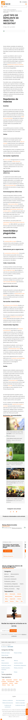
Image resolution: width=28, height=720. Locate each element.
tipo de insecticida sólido (10, 185)
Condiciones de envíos (20, 705)
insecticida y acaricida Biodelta (18, 358)
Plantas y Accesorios (8, 556)
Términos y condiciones (8, 700)
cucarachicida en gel (13, 380)
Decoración (12, 594)
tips (22, 601)
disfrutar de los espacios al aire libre (15, 64)
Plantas (15, 672)
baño (6, 594)
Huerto (21, 584)
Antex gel (10, 385)
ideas (6, 598)
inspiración (12, 598)
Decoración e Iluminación (10, 579)
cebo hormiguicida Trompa (9, 270)
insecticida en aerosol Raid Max (11, 305)
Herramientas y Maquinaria (11, 584)
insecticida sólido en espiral (10, 241)
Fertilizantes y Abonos (9, 581)
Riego (18, 588)
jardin (6, 601)
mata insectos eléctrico (13, 204)
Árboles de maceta (5, 652)
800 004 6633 (10, 646)
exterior (19, 594)
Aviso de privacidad (20, 700)
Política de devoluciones (7, 702)
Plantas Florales (4, 655)
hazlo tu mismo (9, 596)
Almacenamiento (15, 574)
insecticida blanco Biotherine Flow (11, 253)
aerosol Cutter (7, 159)
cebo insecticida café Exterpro (9, 281)
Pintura (12, 601)
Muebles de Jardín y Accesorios (12, 586)
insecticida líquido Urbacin (14, 348)
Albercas (6, 574)
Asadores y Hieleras (9, 576)
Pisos (17, 601)
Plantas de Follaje (18, 652)
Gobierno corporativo (20, 702)
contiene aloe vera (16, 161)
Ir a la (24, 2)
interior (19, 598)
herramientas (18, 596)
